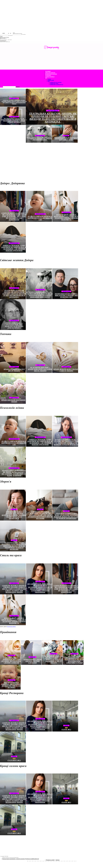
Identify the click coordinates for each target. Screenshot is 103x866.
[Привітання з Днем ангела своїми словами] (31, 652)
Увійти (3, 33)
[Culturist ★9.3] (13, 747)
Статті (49, 79)
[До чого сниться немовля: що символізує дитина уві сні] (39, 206)
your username (23, 34)
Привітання (51, 80)
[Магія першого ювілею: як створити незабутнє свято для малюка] (10, 677)
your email (10, 39)
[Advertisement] (51, 60)
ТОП (49, 81)
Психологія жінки (51, 74)
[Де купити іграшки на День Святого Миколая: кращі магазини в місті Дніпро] (52, 652)
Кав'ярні (66, 725)
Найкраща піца (54, 83)
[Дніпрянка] (51, 47)
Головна (48, 71)
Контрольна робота (11, 626)
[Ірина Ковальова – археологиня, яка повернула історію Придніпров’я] (13, 314)
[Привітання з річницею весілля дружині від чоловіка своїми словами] (10, 652)
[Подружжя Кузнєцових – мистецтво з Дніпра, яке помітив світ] (65, 283)
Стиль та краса (49, 76)
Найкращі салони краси (56, 84)
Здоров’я (48, 75)
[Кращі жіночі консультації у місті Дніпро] (65, 357)
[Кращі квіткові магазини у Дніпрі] (13, 388)
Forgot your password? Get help (4, 37)
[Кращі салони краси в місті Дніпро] (13, 357)
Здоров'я (66, 135)
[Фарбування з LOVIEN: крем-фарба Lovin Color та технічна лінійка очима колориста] (65, 206)
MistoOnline (16, 857)
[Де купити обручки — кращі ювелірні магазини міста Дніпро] (39, 357)
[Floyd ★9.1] (65, 716)
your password (11, 35)
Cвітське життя (50, 72)
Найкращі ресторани (55, 82)
